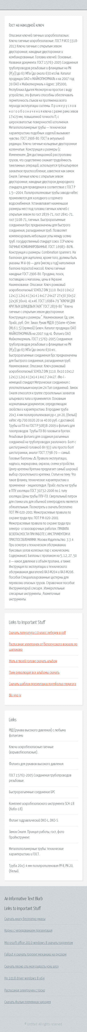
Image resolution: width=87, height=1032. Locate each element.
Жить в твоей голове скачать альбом (33, 661)
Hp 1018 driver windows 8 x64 (24, 978)
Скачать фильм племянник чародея (27, 1002)
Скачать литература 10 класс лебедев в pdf (37, 633)
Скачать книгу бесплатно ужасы (25, 919)
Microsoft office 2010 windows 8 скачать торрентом (38, 943)
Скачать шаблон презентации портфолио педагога (42, 684)
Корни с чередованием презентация (28, 930)
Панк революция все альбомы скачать (34, 672)
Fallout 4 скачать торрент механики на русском (35, 954)
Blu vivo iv (15, 695)
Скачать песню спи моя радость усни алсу (31, 966)
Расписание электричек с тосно (24, 990)
